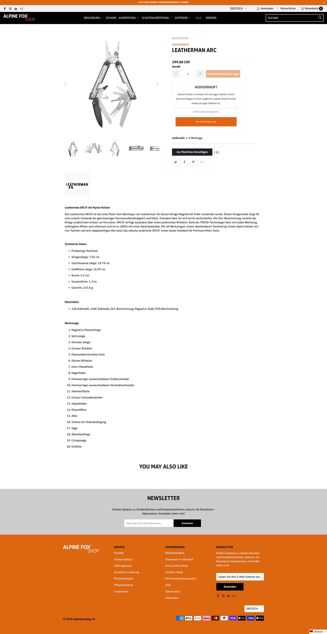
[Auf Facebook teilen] (184, 162)
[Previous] (66, 84)
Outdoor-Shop (174, 572)
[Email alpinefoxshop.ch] (21, 8)
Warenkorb (313, 8)
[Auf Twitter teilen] (175, 162)
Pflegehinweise (123, 585)
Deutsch (236, 8)
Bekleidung (92, 17)
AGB (167, 585)
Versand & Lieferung (126, 572)
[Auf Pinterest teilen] (193, 162)
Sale (199, 17)
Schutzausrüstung (156, 17)
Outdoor (181, 17)
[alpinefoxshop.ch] (19, 17)
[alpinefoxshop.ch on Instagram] (10, 8)
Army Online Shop (176, 565)
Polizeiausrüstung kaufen (180, 578)
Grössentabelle (123, 559)
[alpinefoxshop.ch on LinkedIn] (15, 8)
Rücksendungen (124, 578)
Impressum (172, 597)
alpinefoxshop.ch (84, 619)
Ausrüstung (128, 17)
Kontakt (119, 553)
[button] (318, 632)
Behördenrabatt (174, 553)
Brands (211, 17)
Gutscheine (121, 591)
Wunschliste (286, 8)
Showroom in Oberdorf (179, 559)
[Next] (156, 84)
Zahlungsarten (123, 565)
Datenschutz (173, 591)
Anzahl (176, 66)
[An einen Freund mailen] (202, 162)
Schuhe (111, 17)
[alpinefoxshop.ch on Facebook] (4, 8)
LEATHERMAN (180, 44)
